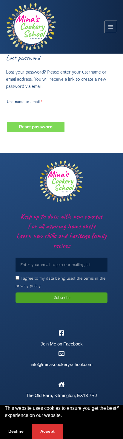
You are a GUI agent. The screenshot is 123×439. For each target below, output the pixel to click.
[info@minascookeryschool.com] (61, 354)
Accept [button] (47, 431)
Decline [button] (16, 431)
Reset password (36, 126)
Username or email (32, 101)
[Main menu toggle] (110, 27)
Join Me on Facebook (62, 344)
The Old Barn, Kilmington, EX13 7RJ (61, 395)
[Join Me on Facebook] (61, 333)
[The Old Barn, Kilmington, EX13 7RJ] (61, 384)
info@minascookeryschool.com (62, 364)
